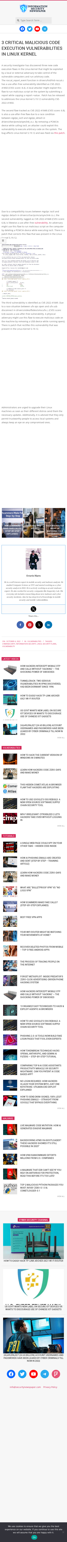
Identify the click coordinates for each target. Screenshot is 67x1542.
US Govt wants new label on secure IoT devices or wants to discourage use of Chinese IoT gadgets (40, 713)
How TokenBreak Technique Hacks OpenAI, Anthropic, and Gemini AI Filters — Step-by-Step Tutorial (40, 1053)
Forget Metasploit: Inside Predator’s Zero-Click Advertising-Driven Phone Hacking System (41, 979)
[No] (63, 1532)
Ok (34, 1537)
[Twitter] (33, 609)
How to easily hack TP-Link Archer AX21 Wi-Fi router (33, 1261)
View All (61, 737)
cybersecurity (8, 644)
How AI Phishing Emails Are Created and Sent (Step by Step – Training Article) (40, 861)
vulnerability (41, 222)
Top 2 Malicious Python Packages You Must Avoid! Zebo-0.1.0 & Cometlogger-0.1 (41, 1188)
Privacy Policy (50, 1387)
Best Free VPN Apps (31, 917)
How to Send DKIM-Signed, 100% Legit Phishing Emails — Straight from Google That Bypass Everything (41, 1099)
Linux (39, 644)
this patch (59, 132)
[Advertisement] (33, 173)
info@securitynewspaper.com (25, 1387)
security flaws (49, 644)
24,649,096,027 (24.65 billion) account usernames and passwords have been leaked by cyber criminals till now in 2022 (33, 1358)
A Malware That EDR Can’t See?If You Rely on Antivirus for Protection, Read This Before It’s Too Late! (40, 1173)
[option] (12, 523)
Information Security (26, 644)
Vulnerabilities (34, 641)
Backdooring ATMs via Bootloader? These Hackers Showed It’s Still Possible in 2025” (40, 1143)
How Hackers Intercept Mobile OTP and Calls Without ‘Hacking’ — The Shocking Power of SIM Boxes (40, 669)
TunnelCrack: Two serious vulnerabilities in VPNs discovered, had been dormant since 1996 (40, 684)
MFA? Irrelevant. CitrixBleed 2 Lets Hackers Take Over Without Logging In (41, 817)
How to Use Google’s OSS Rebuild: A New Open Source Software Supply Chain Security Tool (40, 802)
